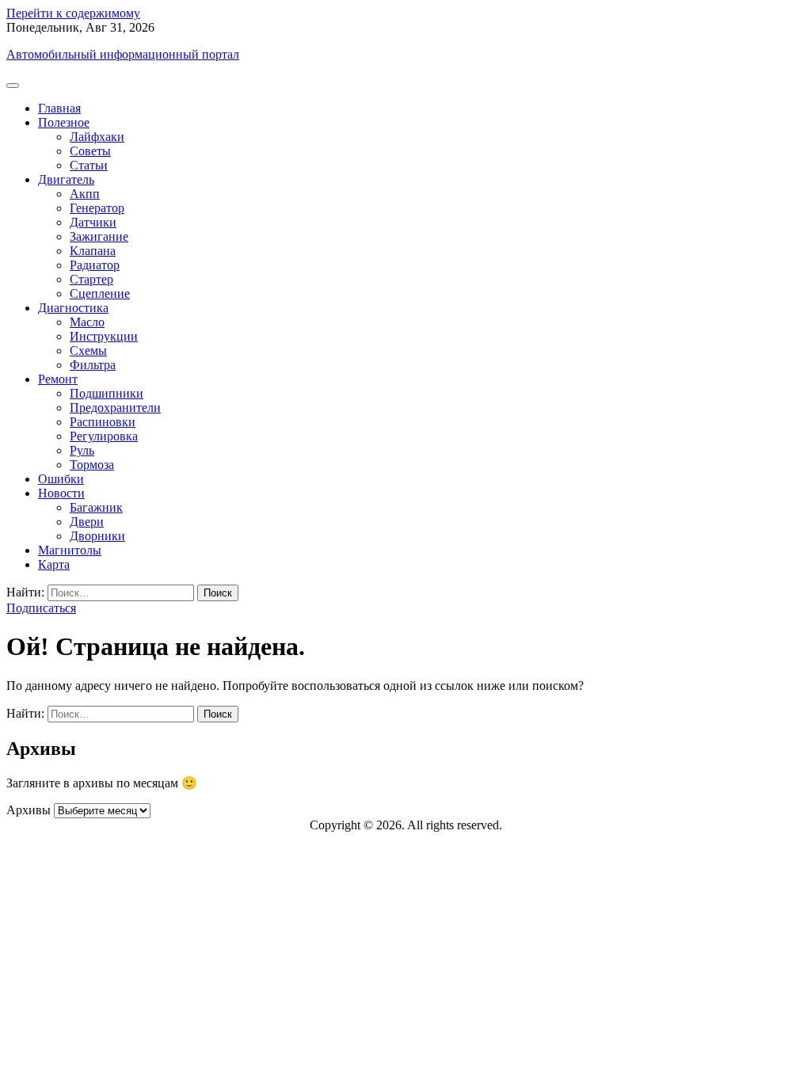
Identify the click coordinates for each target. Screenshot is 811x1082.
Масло (87, 322)
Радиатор (95, 265)
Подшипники (106, 393)
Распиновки (102, 422)
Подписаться (41, 608)
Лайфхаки (97, 136)
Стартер (91, 279)
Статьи (89, 165)
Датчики (93, 222)
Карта (54, 564)
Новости (61, 493)
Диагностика (73, 307)
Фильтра (93, 364)
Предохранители (115, 407)
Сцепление (100, 293)
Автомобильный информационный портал (122, 54)
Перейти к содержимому (73, 13)
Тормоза (92, 464)
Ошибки (61, 479)
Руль (82, 450)
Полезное (63, 122)
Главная (59, 108)
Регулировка (104, 436)
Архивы (28, 810)
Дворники (97, 536)
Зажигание (99, 236)
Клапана (93, 250)
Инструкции (104, 336)
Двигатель (66, 179)
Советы (90, 151)
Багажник (96, 507)
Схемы (88, 350)
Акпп (85, 193)
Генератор (97, 208)
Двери (87, 521)
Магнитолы (69, 550)
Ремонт (58, 379)
